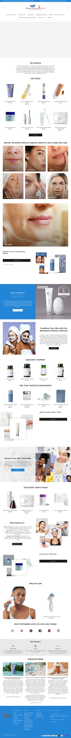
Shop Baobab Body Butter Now (13, 696)
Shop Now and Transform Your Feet (58, 698)
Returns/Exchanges (17, 720)
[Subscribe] (67, 713)
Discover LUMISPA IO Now (35, 702)
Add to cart (17, 260)
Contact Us (16, 718)
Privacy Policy (16, 722)
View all (35, 135)
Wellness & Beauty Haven (10, 734)
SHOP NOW (17, 310)
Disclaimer (15, 724)
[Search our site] (3, 8)
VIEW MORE (17, 470)
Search (15, 713)
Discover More (17, 544)
